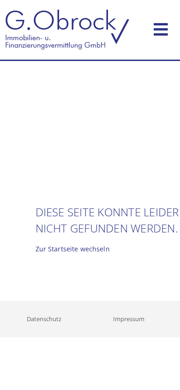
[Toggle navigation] (161, 27)
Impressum (128, 319)
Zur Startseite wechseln (73, 248)
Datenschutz (44, 319)
